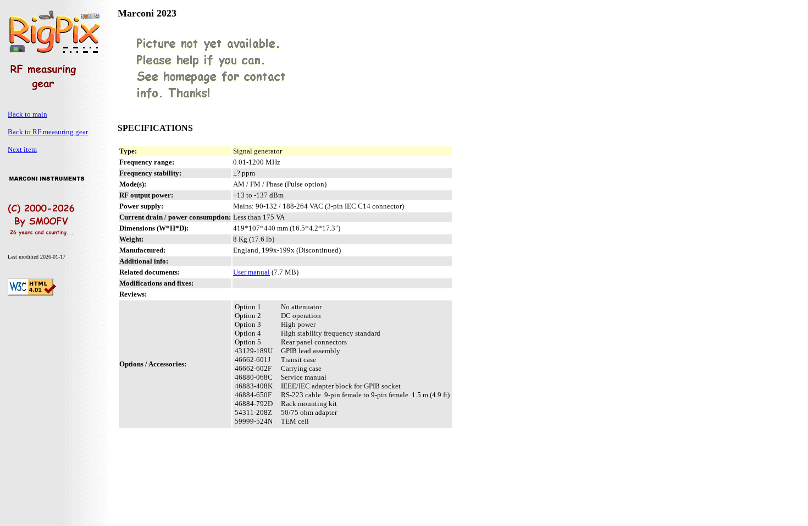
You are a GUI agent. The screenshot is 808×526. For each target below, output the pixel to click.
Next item (22, 149)
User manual (251, 272)
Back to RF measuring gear (48, 132)
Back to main (27, 114)
